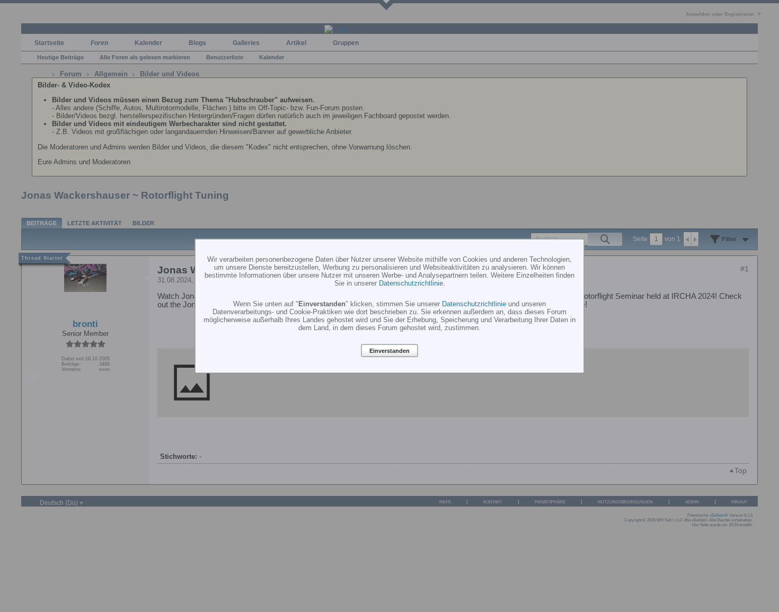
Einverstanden (389, 351)
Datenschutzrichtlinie (411, 283)
